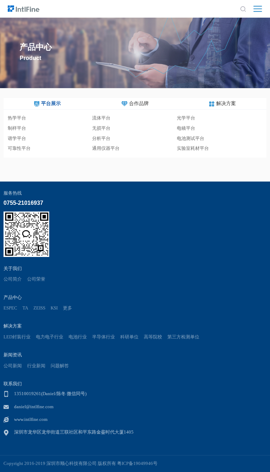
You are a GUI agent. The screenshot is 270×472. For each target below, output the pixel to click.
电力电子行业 (49, 337)
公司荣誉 (36, 279)
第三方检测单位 (183, 337)
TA (25, 308)
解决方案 (13, 326)
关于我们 (13, 268)
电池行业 (78, 337)
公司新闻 (13, 365)
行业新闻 (36, 365)
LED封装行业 (17, 337)
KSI (54, 308)
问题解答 (60, 365)
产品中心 (13, 297)
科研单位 (129, 337)
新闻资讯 (13, 354)
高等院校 (153, 337)
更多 (67, 308)
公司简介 (13, 279)
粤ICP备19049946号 (137, 463)
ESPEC (10, 308)
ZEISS (39, 308)
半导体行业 (103, 337)
